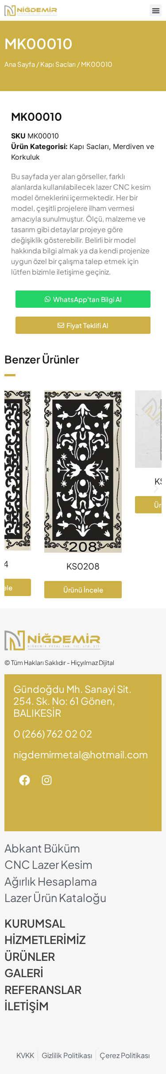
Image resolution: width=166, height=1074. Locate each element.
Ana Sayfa (19, 64)
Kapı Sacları (58, 64)
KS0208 (83, 566)
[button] (156, 10)
